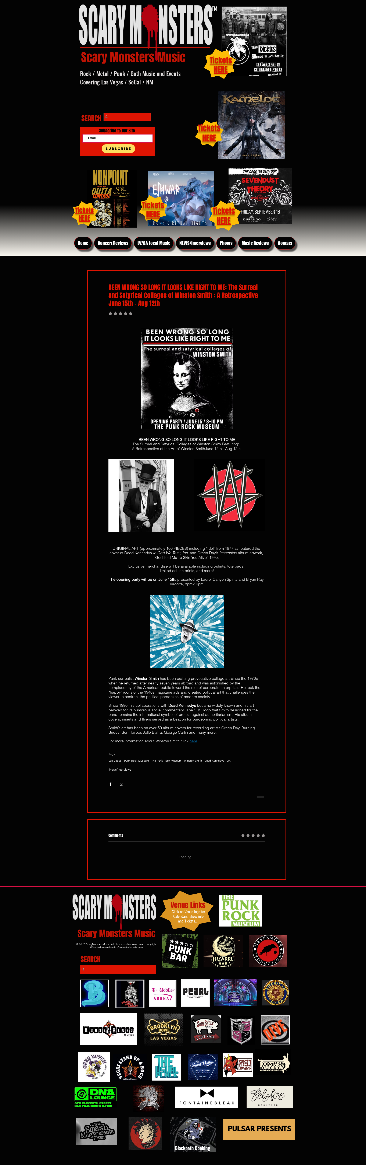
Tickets (224, 211)
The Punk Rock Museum (166, 760)
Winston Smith (193, 760)
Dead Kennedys (214, 760)
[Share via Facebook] (110, 784)
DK (229, 760)
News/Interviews (120, 769)
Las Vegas (115, 760)
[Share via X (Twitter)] (121, 784)
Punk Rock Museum (136, 760)
